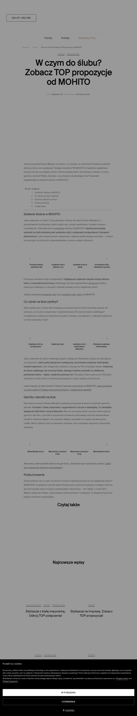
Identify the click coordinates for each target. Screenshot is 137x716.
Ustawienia (68, 701)
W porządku (68, 692)
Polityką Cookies (122, 678)
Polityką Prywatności (10, 681)
